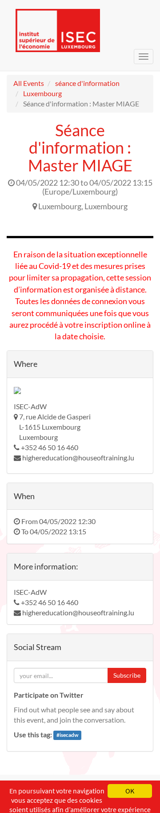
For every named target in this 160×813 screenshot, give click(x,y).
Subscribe (126, 675)
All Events (28, 83)
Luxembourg (42, 93)
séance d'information (87, 83)
